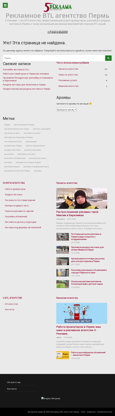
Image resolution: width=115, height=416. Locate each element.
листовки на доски (32, 133)
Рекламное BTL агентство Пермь (57, 15)
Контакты (9, 309)
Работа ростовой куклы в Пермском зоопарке (26, 73)
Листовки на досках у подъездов (20, 222)
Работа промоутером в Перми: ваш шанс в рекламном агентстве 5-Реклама (78, 330)
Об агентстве (11, 304)
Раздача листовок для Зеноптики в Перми (24, 84)
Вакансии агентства (68, 86)
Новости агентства (68, 74)
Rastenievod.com (104, 412)
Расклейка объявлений (16, 216)
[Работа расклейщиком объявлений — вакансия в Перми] (62, 355)
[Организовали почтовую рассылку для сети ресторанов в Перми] (62, 261)
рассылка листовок (37, 158)
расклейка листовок (26, 154)
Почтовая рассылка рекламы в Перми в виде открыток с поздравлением (86, 236)
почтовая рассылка (13, 141)
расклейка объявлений (14, 158)
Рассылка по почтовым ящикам (20, 200)
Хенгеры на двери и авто (17, 205)
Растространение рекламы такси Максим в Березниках (77, 213)
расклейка (9, 154)
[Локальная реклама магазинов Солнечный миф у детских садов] (62, 284)
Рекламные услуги (67, 80)
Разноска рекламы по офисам (19, 211)
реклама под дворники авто (36, 166)
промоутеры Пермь (13, 145)
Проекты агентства (68, 69)
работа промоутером (35, 145)
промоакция (31, 141)
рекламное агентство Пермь (17, 170)
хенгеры (37, 170)
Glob (83, 412)
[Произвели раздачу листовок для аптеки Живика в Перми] (62, 250)
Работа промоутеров (15, 189)
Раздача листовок (13, 194)
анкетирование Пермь (24, 124)
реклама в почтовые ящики (28, 162)
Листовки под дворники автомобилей (23, 227)
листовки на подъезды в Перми (18, 137)
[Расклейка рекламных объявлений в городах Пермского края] (62, 273)
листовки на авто (12, 133)
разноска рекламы (32, 150)
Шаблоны (91, 412)
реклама (8, 162)
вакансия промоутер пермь (16, 129)
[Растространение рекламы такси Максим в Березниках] (81, 198)
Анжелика (60, 219)
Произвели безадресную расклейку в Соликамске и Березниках (28, 79)
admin (58, 337)
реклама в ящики (12, 166)
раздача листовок (12, 150)
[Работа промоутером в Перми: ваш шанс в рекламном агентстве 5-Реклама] (81, 313)
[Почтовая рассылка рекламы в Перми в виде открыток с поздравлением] (62, 237)
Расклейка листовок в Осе (16, 69)
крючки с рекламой (41, 129)
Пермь (7, 124)
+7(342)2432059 (57, 32)
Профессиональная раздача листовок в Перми (26, 88)
